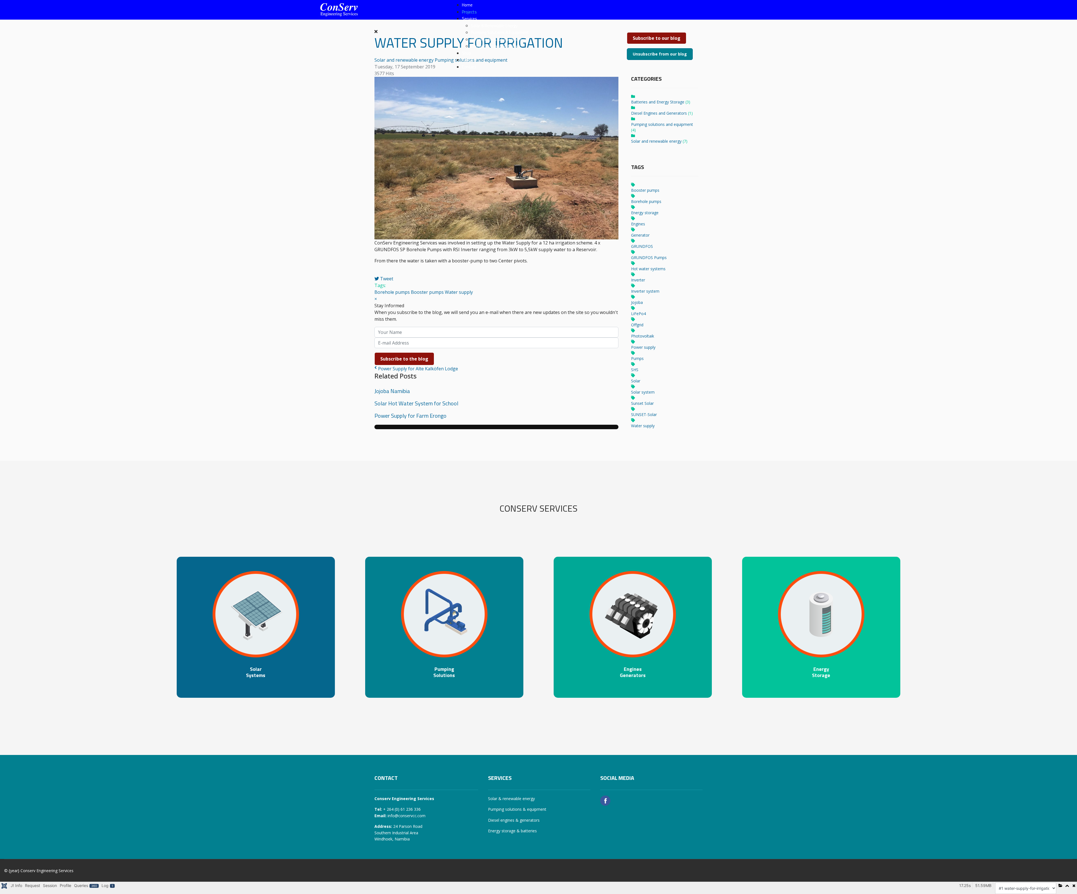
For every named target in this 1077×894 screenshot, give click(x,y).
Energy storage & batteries (512, 830)
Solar (635, 381)
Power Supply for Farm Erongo (410, 415)
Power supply (643, 347)
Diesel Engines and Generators (659, 113)
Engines (638, 224)
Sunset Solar (642, 403)
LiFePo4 (638, 313)
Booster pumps (427, 292)
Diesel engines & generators (514, 820)
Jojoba (637, 302)
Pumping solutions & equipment (517, 809)
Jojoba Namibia (392, 391)
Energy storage (645, 212)
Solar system (643, 392)
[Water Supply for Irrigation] (496, 158)
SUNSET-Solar (644, 414)
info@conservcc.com (406, 815)
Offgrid (637, 324)
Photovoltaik (642, 336)
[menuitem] (467, 5)
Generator (640, 235)
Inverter (638, 280)
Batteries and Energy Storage (657, 102)
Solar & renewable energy (511, 798)
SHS (634, 369)
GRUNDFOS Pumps (649, 257)
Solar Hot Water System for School (416, 403)
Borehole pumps (392, 292)
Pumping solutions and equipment (662, 124)
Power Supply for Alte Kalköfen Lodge (418, 369)
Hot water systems (648, 268)
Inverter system (645, 291)
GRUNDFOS (642, 246)
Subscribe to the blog (404, 359)
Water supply (459, 292)
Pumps (637, 358)
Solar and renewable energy (656, 141)
